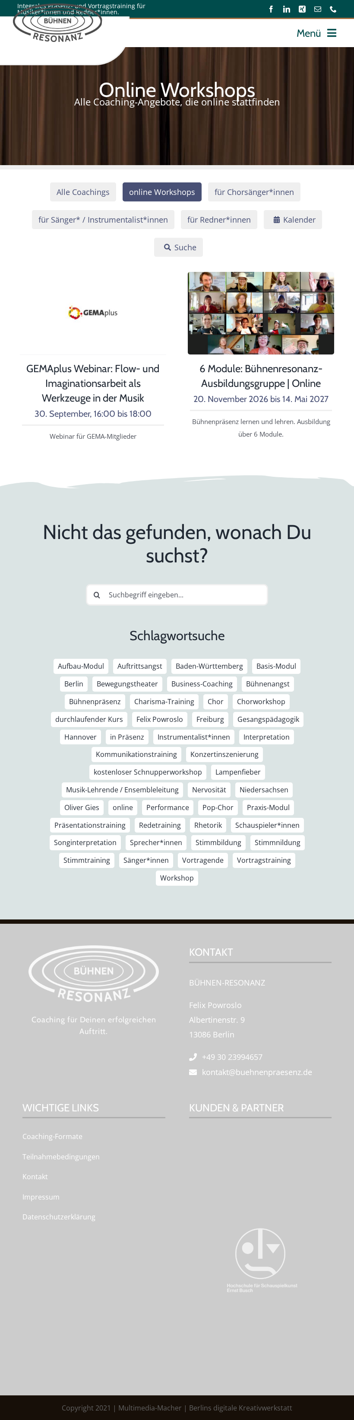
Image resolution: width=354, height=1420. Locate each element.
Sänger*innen (146, 860)
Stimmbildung (218, 842)
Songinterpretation (85, 842)
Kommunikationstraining (136, 754)
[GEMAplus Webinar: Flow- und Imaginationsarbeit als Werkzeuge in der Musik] (93, 279)
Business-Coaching (202, 684)
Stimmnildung (277, 842)
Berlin (73, 684)
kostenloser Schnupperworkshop (148, 772)
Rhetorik (208, 825)
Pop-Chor (218, 807)
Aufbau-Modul (81, 666)
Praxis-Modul (268, 807)
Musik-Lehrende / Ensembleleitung (122, 790)
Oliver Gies (81, 807)
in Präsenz (127, 737)
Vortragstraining (264, 860)
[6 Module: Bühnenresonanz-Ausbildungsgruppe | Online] (261, 279)
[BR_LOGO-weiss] (93, 949)
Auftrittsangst (139, 666)
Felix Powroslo (159, 719)
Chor (216, 701)
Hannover (80, 737)
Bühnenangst (268, 684)
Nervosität (209, 790)
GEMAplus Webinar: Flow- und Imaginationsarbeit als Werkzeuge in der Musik (92, 383)
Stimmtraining (86, 860)
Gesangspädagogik (268, 719)
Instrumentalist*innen (194, 737)
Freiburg (210, 719)
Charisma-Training (164, 701)
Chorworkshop (261, 701)
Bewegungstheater (127, 684)
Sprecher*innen (156, 842)
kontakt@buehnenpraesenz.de (257, 1072)
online (123, 807)
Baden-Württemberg (209, 666)
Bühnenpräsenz (95, 701)
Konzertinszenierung (224, 754)
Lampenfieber (238, 772)
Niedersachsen (264, 790)
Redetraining (160, 825)
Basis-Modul (276, 666)
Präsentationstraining (90, 825)
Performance (167, 807)
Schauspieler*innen (267, 825)
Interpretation (266, 737)
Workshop (177, 878)
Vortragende (203, 860)
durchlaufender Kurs (89, 719)
